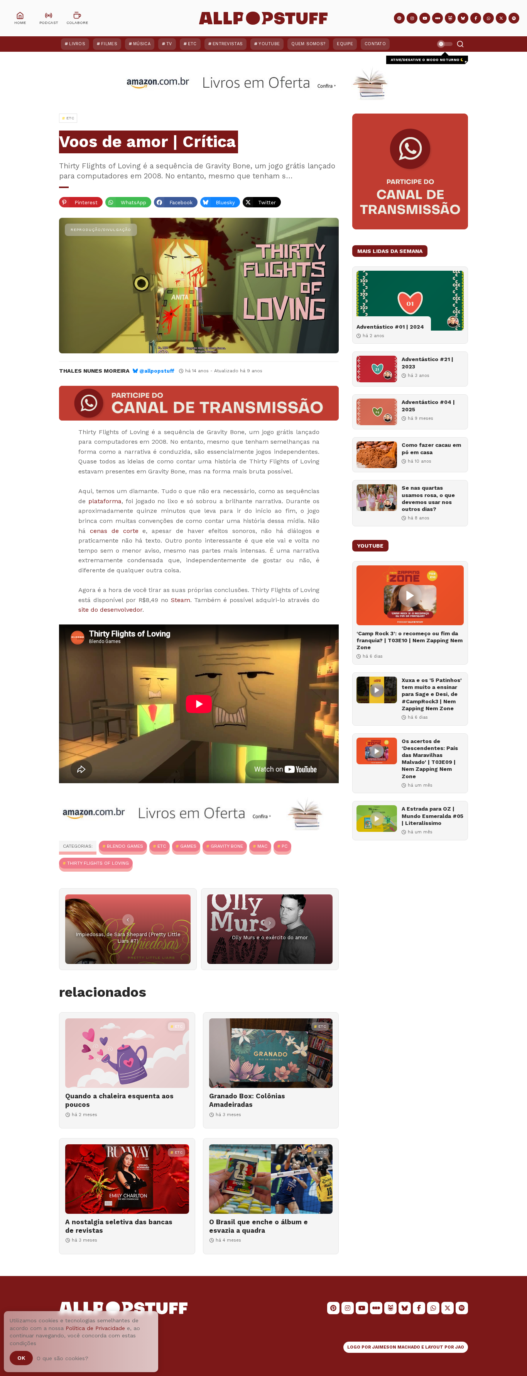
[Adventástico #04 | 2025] (376, 412)
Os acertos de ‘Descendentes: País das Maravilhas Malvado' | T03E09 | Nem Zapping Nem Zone (430, 758)
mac (262, 846)
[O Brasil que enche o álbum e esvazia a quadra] (271, 1179)
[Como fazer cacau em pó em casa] (376, 454)
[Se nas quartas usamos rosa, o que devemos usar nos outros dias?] (376, 497)
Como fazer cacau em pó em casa (431, 448)
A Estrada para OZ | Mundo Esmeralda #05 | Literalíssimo (432, 816)
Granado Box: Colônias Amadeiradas (247, 1100)
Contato (375, 43)
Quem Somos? (308, 43)
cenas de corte (114, 530)
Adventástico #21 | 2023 (427, 362)
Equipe (345, 43)
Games (188, 846)
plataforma (105, 501)
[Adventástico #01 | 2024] (410, 301)
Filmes (109, 43)
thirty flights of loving (98, 863)
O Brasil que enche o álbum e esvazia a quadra (258, 1226)
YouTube (269, 43)
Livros (77, 43)
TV (169, 43)
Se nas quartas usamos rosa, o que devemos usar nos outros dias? (428, 498)
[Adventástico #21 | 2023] (376, 369)
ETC (192, 43)
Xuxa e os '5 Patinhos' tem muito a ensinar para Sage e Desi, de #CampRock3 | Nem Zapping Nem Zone (432, 694)
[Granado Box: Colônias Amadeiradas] (271, 1053)
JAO (459, 1347)
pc (284, 846)
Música (141, 43)
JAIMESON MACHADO (396, 1347)
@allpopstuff (156, 371)
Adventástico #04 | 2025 (428, 405)
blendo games (125, 846)
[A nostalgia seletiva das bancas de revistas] (127, 1179)
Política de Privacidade (95, 1328)
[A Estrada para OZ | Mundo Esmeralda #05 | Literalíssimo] (376, 818)
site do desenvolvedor (110, 609)
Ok (21, 1358)
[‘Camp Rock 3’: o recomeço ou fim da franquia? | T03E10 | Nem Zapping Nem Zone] (410, 595)
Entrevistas (228, 43)
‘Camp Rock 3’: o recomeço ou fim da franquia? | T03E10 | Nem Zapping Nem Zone (409, 640)
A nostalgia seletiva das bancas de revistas (118, 1226)
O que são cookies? (62, 1358)
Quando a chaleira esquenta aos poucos (119, 1100)
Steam (180, 600)
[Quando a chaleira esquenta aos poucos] (127, 1053)
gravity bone (227, 846)
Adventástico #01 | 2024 (390, 327)
